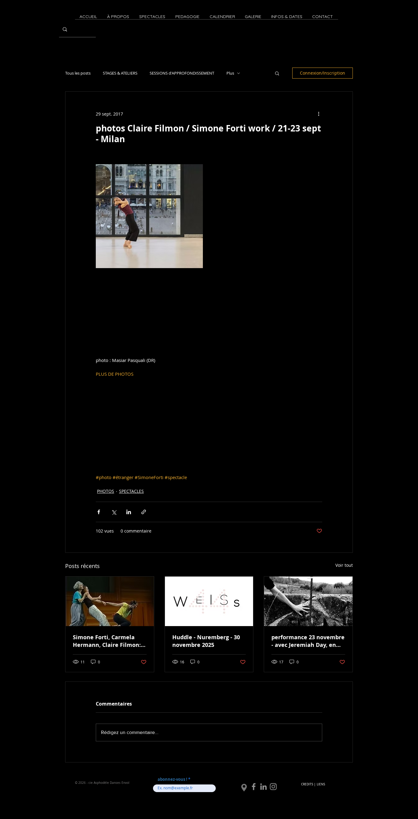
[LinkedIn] (263, 786)
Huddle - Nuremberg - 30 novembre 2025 (206, 641)
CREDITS (307, 784)
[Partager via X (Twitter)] (114, 512)
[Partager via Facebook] (99, 512)
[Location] (244, 788)
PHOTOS (105, 491)
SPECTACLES (131, 491)
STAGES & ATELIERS (120, 73)
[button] (277, 73)
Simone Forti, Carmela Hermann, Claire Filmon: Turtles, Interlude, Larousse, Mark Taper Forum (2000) (107, 641)
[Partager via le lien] (144, 512)
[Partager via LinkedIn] (129, 512)
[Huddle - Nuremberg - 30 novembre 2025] (209, 601)
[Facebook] (253, 786)
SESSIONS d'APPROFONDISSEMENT (182, 73)
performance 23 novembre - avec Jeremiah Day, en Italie (308, 641)
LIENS (321, 784)
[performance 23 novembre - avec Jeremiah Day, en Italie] (308, 601)
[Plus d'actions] (318, 113)
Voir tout (344, 565)
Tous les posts (78, 73)
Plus (230, 73)
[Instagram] (273, 786)
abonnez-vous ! (173, 779)
